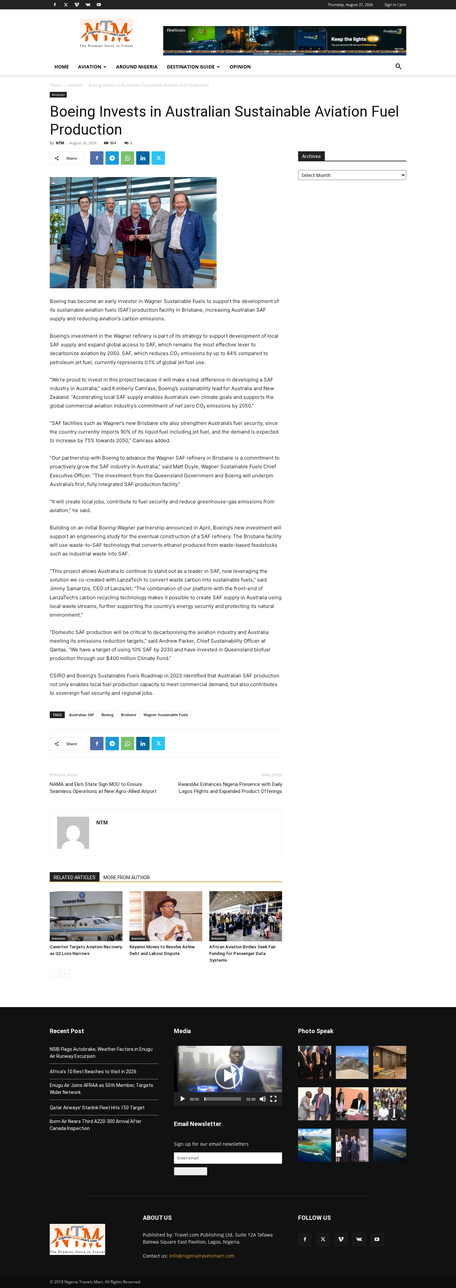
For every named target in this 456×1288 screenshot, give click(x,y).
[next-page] (64, 973)
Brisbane (128, 714)
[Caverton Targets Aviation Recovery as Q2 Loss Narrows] (86, 916)
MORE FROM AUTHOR (126, 877)
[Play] (182, 1099)
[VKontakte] (88, 4)
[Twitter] (66, 4)
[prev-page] (54, 973)
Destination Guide (191, 66)
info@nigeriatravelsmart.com (201, 1256)
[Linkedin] (143, 158)
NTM (60, 142)
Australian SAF (81, 714)
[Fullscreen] (273, 1099)
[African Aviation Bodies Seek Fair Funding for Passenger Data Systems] (245, 916)
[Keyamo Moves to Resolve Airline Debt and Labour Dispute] (166, 916)
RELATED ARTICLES (74, 877)
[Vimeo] (77, 4)
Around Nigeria (137, 66)
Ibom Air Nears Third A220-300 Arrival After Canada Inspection (96, 1125)
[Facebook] (55, 4)
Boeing (107, 714)
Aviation (89, 66)
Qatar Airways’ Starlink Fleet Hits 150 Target (97, 1107)
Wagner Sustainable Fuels (166, 714)
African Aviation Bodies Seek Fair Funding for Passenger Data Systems (242, 953)
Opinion (240, 66)
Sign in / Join (395, 4)
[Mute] (262, 1099)
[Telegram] (112, 158)
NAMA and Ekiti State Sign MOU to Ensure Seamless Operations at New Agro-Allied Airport (103, 787)
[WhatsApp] (127, 158)
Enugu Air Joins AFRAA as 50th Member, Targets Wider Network (101, 1089)
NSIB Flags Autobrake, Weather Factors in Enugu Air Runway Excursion (101, 1052)
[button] (398, 67)
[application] (228, 1075)
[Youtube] (99, 4)
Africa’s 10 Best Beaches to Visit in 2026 (93, 1071)
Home (61, 66)
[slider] (222, 1099)
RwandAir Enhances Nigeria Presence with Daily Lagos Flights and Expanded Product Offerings (230, 787)
